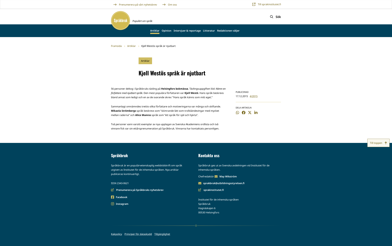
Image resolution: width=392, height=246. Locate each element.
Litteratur (209, 30)
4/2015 (254, 96)
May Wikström (228, 176)
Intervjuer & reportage (187, 30)
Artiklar (154, 30)
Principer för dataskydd (138, 234)
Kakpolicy (116, 234)
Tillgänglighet (162, 234)
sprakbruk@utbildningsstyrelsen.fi (224, 183)
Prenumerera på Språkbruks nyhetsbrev (137, 190)
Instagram (122, 204)
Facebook (121, 197)
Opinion (166, 30)
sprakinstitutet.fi (211, 190)
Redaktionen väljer (228, 30)
